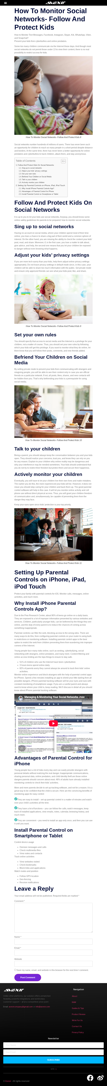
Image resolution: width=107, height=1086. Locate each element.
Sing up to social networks (32, 168)
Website (18, 959)
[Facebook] (90, 1078)
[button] (5, 3)
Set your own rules (29, 174)
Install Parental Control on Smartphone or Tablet (40, 194)
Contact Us (77, 1026)
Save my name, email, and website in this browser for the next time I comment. (52, 970)
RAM (74, 1002)
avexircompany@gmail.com (21, 1007)
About (74, 996)
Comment (19, 901)
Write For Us (77, 1020)
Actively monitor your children (33, 182)
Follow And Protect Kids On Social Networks (36, 165)
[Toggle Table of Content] (62, 161)
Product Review (78, 1014)
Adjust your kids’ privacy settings (34, 171)
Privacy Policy (78, 1032)
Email (17, 948)
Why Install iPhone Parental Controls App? (38, 188)
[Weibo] (100, 1078)
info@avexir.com (43, 1007)
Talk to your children (29, 180)
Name (17, 937)
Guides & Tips (78, 1008)
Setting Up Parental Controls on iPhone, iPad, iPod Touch (41, 185)
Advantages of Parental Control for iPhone (38, 191)
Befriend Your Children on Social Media (36, 177)
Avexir (8, 1081)
